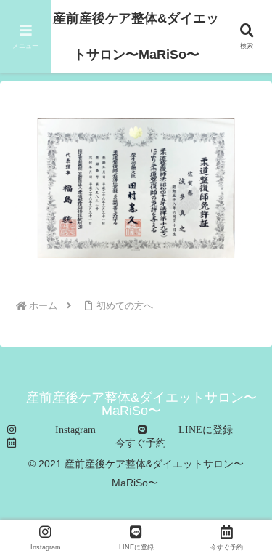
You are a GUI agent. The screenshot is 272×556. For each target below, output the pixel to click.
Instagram (75, 429)
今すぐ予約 (140, 443)
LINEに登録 (205, 429)
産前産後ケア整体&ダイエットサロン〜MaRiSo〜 (136, 36)
